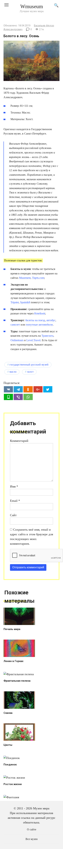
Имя (14, 486)
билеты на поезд (35, 320)
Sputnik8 (25, 302)
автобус (50, 320)
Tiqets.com (38, 277)
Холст (30, 371)
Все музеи (32, 839)
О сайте (31, 829)
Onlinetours (16, 340)
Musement (25, 277)
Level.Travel (33, 340)
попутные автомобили (39, 324)
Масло (12, 371)
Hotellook (39, 313)
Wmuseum (31, 6)
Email (15, 500)
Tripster (14, 302)
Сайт (13, 515)
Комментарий (19, 440)
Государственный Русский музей (28, 364)
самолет (15, 324)
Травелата (47, 335)
